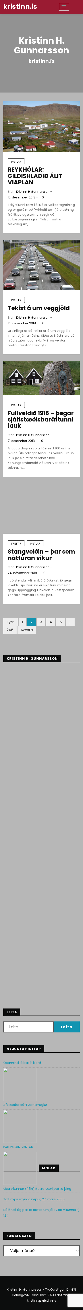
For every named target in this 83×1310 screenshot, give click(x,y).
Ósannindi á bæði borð (22, 1062)
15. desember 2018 (21, 197)
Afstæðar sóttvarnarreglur (25, 1104)
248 (10, 629)
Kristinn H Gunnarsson (33, 191)
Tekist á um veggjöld (39, 308)
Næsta (27, 629)
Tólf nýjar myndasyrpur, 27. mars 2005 (34, 1199)
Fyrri (10, 622)
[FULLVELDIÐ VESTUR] (20, 1168)
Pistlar (16, 162)
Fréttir (16, 543)
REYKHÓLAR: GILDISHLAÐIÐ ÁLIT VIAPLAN (35, 176)
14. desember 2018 (22, 323)
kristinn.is (20, 6)
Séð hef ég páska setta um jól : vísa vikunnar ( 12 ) (41, 1212)
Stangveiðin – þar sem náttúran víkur (41, 555)
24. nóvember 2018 (22, 573)
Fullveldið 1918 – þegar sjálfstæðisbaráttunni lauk (41, 419)
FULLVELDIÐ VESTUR (18, 1146)
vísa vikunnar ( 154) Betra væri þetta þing (37, 1188)
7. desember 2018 (21, 441)
